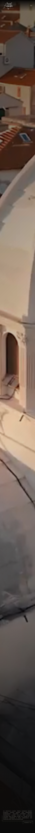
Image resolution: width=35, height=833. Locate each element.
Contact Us (28, 822)
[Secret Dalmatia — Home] (8, 5)
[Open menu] (31, 5)
